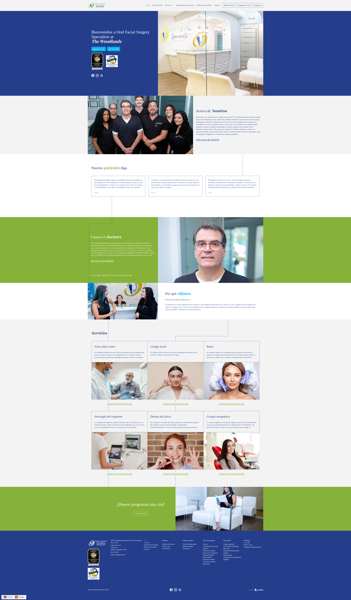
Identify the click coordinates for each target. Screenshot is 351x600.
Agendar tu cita (244, 5)
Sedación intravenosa (168, 544)
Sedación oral (166, 546)
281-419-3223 (115, 552)
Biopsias (205, 548)
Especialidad (227, 540)
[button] (169, 5)
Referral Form (229, 5)
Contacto (217, 5)
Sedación (165, 540)
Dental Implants (207, 557)
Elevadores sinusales (209, 559)
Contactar (146, 549)
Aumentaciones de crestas (210, 546)
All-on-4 (205, 544)
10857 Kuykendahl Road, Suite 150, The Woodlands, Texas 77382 (126, 541)
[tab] (100, 275)
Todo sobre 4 (186, 548)
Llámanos (258, 5)
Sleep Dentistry (227, 555)
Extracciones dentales (209, 561)
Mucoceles (226, 548)
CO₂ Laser (247, 542)
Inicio (148, 5)
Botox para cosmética (209, 550)
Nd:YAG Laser (248, 545)
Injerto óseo (206, 564)
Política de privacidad (204, 5)
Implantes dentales (188, 540)
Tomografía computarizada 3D (252, 547)
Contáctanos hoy (141, 513)
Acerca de (147, 542)
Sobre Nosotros (157, 5)
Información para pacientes (185, 5)
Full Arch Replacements (190, 544)
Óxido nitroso (166, 548)
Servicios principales (209, 540)
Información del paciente (151, 545)
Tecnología (247, 540)
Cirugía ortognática (228, 544)
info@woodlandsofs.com (118, 555)
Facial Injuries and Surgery (231, 546)
